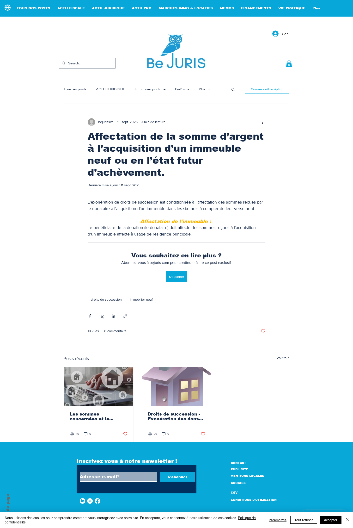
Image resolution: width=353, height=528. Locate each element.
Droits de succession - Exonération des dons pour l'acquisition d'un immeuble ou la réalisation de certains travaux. (174, 416)
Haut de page (7, 508)
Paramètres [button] (277, 519)
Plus (202, 89)
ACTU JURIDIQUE (110, 89)
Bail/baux (182, 89)
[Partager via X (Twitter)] (101, 316)
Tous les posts (75, 89)
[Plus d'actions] (262, 122)
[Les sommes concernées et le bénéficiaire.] (98, 386)
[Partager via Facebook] (90, 316)
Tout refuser (303, 519)
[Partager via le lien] (125, 316)
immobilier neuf (141, 299)
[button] (289, 63)
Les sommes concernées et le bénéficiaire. (89, 416)
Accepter (330, 519)
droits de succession (106, 299)
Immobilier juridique (150, 89)
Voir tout (283, 358)
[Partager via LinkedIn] (113, 316)
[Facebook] (97, 501)
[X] (90, 501)
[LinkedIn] (82, 501)
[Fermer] (347, 520)
